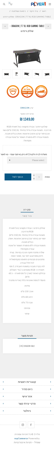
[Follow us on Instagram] (23, 425)
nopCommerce (21, 438)
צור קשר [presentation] (27, 216)
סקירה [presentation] (27, 209)
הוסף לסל (17, 177)
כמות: (47, 177)
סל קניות (9, 3)
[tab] (27, 209)
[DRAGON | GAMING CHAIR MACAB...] (5, 26)
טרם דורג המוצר (27, 114)
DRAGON (24, 108)
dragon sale (29, 346)
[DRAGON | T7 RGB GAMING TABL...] (48, 26)
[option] (47, 77)
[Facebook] (31, 425)
